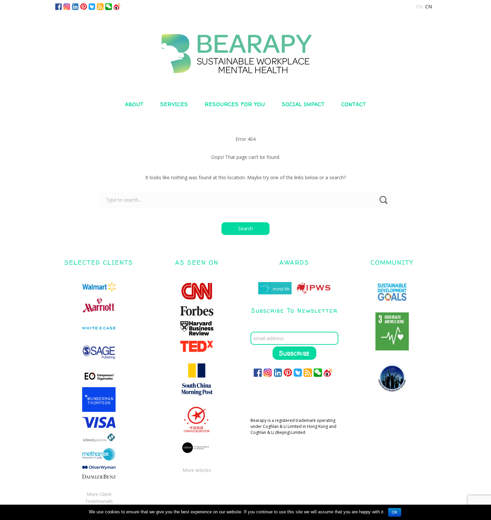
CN (428, 6)
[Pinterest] (83, 6)
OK (394, 512)
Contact (353, 104)
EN (419, 6)
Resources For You (235, 104)
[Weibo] (117, 6)
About (134, 104)
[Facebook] (58, 6)
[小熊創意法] (245, 47)
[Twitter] (92, 6)
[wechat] (108, 6)
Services (174, 104)
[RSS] (100, 6)
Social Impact (303, 104)
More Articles (196, 470)
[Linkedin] (75, 6)
